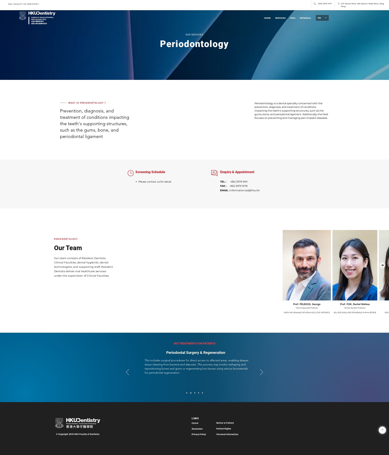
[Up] (382, 430)
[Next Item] (382, 265)
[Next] (261, 372)
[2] (194, 393)
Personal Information (227, 434)
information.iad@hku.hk (240, 190)
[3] (198, 392)
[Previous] (127, 372)
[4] (202, 392)
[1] (186, 392)
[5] (190, 392)
